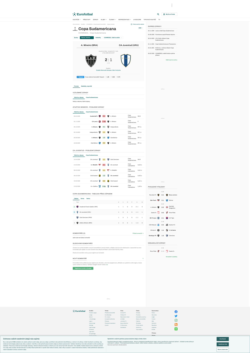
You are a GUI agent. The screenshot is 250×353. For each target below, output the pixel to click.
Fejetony (138, 321)
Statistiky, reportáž (86, 86)
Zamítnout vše (222, 344)
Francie (153, 319)
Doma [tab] (82, 198)
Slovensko (154, 314)
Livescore (137, 19)
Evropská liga (92, 333)
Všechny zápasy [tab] (79, 97)
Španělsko (154, 325)
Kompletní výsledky (171, 256)
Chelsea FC (123, 314)
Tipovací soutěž (150, 19)
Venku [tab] (88, 198)
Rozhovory (138, 327)
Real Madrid (123, 327)
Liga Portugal (92, 327)
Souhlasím (223, 339)
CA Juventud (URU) (129, 45)
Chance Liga (92, 323)
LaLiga (90, 314)
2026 (140, 28)
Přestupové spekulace (110, 323)
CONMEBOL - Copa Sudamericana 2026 (96, 24)
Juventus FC (123, 321)
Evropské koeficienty (110, 319)
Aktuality (138, 312)
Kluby (103, 19)
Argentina (154, 327)
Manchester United (124, 317)
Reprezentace (123, 19)
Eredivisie (91, 329)
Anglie (153, 317)
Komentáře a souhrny (141, 317)
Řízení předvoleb (223, 349)
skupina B (111, 51)
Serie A (91, 317)
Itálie (153, 321)
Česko (153, 312)
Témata (106, 310)
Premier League (93, 312)
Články (137, 310)
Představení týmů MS (110, 312)
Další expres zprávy (171, 60)
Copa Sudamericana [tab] (92, 97)
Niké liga (91, 325)
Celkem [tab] (76, 198)
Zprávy (76, 37)
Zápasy (95, 19)
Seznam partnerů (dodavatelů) (117, 345)
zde (107, 264)
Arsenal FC (123, 312)
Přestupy (86, 19)
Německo (154, 323)
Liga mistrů (91, 331)
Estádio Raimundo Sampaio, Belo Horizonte (108, 70)
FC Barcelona (123, 325)
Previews (138, 314)
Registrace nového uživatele (83, 268)
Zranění (106, 325)
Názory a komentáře (141, 319)
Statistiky (98, 37)
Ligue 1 (90, 321)
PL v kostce (107, 317)
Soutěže (76, 19)
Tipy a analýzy (139, 329)
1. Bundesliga (92, 319)
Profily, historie (139, 325)
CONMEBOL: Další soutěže (112, 37)
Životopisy (138, 323)
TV (159, 19)
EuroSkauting (108, 314)
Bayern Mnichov (124, 323)
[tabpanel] (108, 101)
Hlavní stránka (76, 24)
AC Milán (122, 319)
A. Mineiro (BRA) (89, 45)
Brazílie (153, 329)
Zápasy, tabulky (111, 24)
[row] (108, 116)
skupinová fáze (103, 51)
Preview (76, 86)
